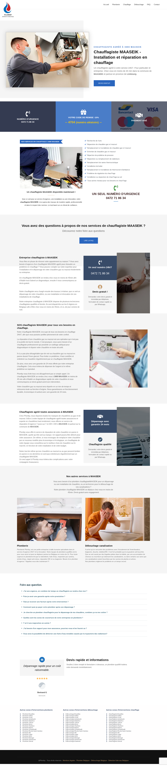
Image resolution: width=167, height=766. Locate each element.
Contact (157, 4)
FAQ (148, 4)
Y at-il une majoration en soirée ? (37, 623)
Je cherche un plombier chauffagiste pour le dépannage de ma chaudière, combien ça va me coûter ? (65, 612)
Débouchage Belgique (99, 760)
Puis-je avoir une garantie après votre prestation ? (44, 596)
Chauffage (127, 4)
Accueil (106, 4)
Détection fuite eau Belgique (118, 760)
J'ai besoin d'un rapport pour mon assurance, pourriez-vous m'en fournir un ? (55, 628)
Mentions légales (69, 760)
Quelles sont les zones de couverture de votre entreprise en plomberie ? (53, 618)
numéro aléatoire (87, 122)
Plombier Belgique (83, 760)
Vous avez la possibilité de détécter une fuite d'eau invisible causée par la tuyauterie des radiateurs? (65, 634)
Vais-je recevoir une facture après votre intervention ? (46, 602)
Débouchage (139, 4)
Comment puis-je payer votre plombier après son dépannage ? (49, 607)
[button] (83, 591)
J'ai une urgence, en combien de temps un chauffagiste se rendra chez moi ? (55, 591)
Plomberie (116, 4)
